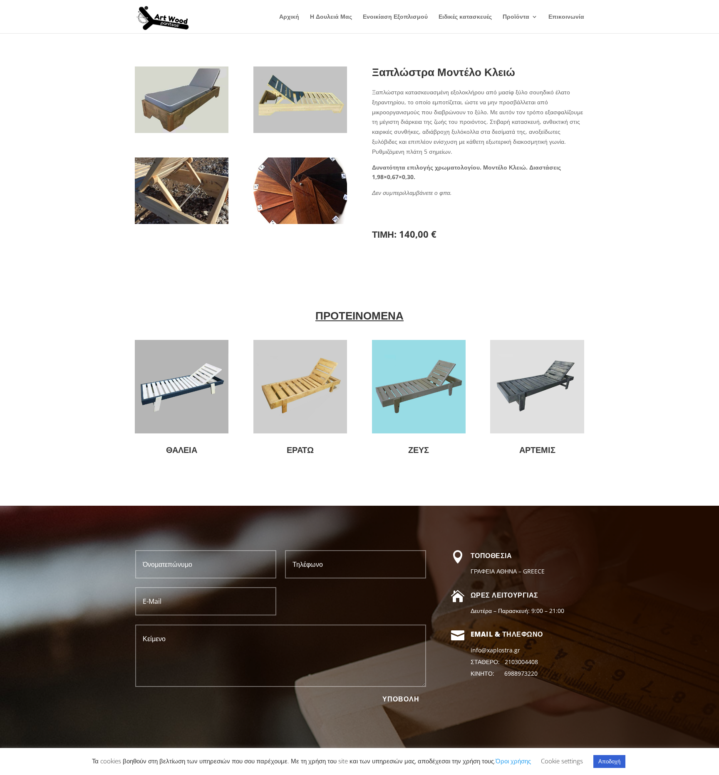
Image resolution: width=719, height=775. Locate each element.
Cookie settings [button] (562, 761)
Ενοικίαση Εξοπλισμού (395, 17)
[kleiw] (300, 131)
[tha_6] (300, 222)
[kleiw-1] (181, 131)
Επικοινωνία (566, 17)
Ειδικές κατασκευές (465, 17)
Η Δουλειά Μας (331, 17)
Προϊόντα (516, 17)
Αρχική (289, 17)
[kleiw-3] (181, 222)
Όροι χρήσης (513, 761)
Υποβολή (400, 699)
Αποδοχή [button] (609, 761)
